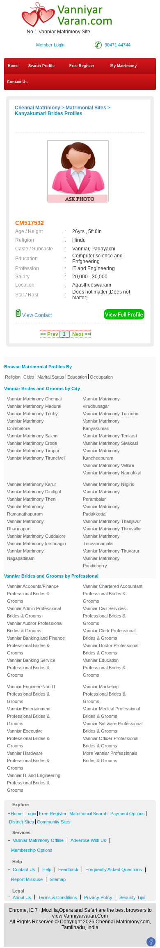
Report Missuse (27, 879)
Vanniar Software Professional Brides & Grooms (112, 727)
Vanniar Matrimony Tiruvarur (111, 550)
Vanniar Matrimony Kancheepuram (101, 454)
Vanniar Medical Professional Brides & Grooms (111, 712)
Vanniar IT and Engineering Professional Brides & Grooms (33, 783)
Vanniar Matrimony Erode (32, 443)
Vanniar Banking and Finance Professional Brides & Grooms (36, 645)
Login (30, 813)
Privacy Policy (98, 897)
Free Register (81, 66)
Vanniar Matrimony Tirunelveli (36, 458)
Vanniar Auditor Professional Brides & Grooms (34, 627)
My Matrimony (123, 66)
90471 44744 (117, 44)
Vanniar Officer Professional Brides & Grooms (110, 742)
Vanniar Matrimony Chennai (34, 398)
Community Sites (54, 821)
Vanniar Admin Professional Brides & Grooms (34, 612)
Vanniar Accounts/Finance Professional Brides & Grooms (33, 593)
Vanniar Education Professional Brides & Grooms (104, 667)
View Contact (36, 315)
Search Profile (41, 66)
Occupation (101, 377)
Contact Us (16, 82)
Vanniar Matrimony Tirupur (33, 450)
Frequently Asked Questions (113, 869)
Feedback (68, 869)
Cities (28, 377)
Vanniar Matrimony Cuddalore (36, 536)
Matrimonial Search (88, 813)
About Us (22, 897)
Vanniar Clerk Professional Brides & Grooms (109, 634)
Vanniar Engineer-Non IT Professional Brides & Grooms (31, 694)
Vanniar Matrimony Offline (38, 840)
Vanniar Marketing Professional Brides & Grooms (104, 694)
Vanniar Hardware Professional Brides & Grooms (28, 760)
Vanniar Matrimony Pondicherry (101, 562)
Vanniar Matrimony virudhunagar (101, 402)
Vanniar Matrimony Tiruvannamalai (101, 540)
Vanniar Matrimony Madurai (34, 406)
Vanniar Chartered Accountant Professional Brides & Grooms (112, 593)
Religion (13, 377)
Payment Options (127, 813)
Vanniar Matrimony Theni (31, 499)
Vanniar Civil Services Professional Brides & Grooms (104, 616)
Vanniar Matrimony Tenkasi (110, 435)
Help (46, 869)
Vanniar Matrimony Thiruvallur (112, 528)
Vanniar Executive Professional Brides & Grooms (28, 738)
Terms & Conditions (57, 897)
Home (13, 66)
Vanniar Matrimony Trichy (32, 413)
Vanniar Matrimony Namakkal (112, 472)
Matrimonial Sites (86, 108)
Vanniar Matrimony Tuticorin (110, 413)
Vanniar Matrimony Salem (32, 435)
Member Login (50, 44)
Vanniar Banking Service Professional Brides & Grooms (31, 667)
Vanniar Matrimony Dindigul (34, 491)
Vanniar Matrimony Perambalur (101, 495)
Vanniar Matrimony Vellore (108, 465)
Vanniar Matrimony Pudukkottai (101, 510)
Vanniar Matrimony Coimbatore (25, 425)
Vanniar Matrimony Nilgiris (108, 484)
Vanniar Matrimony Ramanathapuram (25, 510)
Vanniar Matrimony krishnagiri (36, 543)
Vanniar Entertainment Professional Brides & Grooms (28, 716)
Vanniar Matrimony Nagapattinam (25, 554)
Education (77, 377)
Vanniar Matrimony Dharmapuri (25, 525)
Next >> (81, 334)
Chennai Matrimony (37, 108)
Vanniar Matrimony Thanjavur (112, 521)
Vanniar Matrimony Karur (31, 484)
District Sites (21, 821)
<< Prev (49, 334)
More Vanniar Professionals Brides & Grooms (110, 757)
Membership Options (32, 850)
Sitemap (58, 879)
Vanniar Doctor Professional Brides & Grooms (110, 649)
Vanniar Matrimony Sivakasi (110, 443)
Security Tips (132, 897)
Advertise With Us (88, 840)
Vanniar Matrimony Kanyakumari (101, 425)
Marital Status (50, 377)
